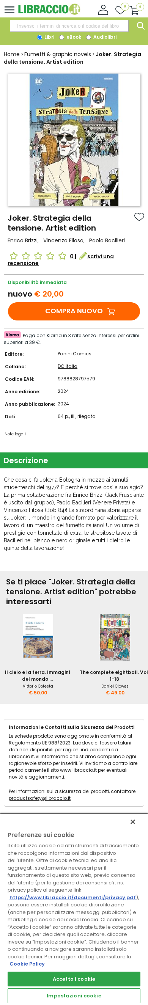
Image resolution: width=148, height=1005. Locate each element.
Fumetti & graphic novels (57, 54)
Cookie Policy (27, 963)
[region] (74, 909)
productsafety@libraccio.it (40, 798)
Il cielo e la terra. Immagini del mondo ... (37, 675)
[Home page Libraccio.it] (49, 13)
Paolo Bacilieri (107, 240)
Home (12, 54)
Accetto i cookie (74, 979)
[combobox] (69, 26)
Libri (48, 37)
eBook (73, 37)
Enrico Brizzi (23, 240)
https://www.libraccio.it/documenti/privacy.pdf (72, 897)
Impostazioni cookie (74, 995)
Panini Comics (74, 353)
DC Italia (67, 366)
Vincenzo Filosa (63, 240)
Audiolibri (104, 37)
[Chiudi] (133, 822)
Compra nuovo (74, 311)
